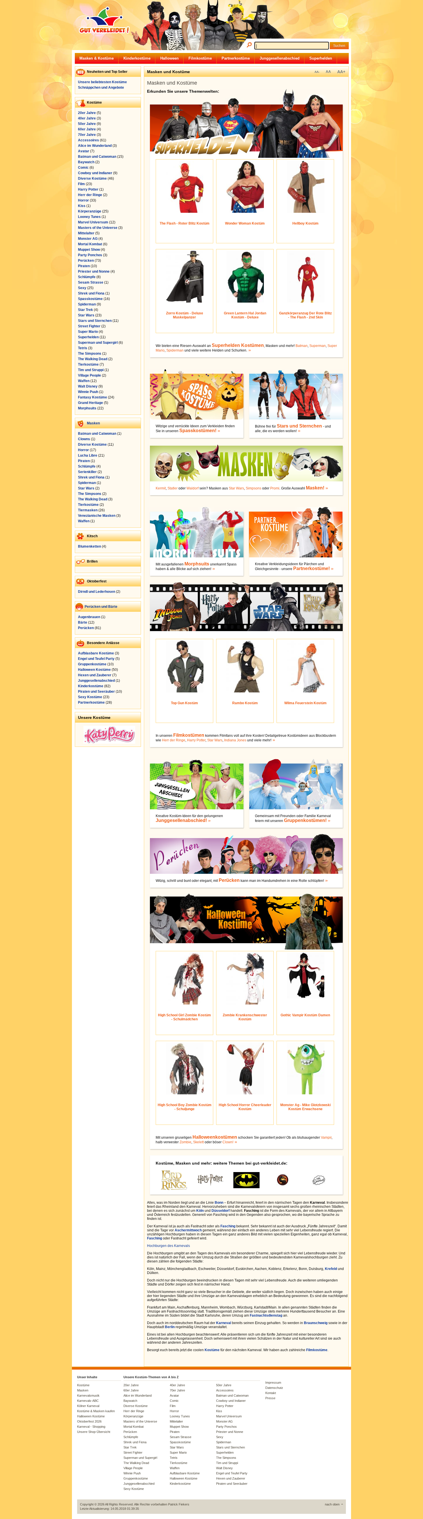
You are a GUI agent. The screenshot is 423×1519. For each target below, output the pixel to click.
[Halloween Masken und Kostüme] (236, 1142)
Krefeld (331, 1269)
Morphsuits (87, 408)
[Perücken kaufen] (246, 873)
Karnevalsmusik (88, 1395)
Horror (83, 200)
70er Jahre (87, 135)
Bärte (82, 622)
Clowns (84, 439)
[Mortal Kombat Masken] (283, 1185)
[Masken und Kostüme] (327, 488)
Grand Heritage (90, 403)
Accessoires (88, 140)
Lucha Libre (87, 455)
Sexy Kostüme (90, 697)
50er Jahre (87, 124)
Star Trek (85, 310)
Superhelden (320, 58)
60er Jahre (87, 129)
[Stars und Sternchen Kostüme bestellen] (300, 431)
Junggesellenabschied (280, 58)
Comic (83, 168)
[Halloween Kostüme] (246, 948)
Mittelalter (86, 233)
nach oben (332, 1504)
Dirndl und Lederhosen (96, 592)
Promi (274, 488)
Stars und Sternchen (95, 321)
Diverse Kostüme (92, 178)
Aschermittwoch (188, 1230)
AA (328, 72)
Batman (302, 346)
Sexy (82, 288)
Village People (89, 375)
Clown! (227, 1142)
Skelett (198, 1142)
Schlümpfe (87, 277)
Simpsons (253, 488)
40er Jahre (87, 118)
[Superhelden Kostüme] (246, 157)
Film (81, 184)
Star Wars (86, 315)
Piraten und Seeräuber (96, 692)
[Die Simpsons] (318, 1185)
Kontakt (270, 1393)
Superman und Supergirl (98, 343)
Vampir (326, 1138)
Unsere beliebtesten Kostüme (102, 82)
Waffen (83, 381)
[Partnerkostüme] (333, 569)
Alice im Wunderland (95, 146)
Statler (172, 488)
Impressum (273, 1382)
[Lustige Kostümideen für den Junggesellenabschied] (210, 821)
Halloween (169, 58)
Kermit (161, 488)
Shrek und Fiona (91, 293)
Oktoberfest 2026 (89, 1421)
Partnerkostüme (236, 58)
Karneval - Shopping (91, 1426)
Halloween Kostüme (94, 670)
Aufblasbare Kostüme (96, 653)
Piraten (84, 266)
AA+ (341, 71)
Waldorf (192, 488)
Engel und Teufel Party (96, 659)
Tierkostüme (88, 364)
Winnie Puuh (88, 392)
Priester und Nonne (94, 271)
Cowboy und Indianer (95, 173)
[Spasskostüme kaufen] (219, 431)
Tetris (82, 348)
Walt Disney (88, 386)
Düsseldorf (221, 1211)
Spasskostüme (90, 299)
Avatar (83, 151)
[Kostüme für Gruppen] (329, 821)
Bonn (219, 1203)
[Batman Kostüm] (246, 1187)
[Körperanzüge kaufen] (214, 569)
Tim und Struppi (91, 370)
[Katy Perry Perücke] (109, 742)
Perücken (86, 261)
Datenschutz (274, 1387)
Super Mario (88, 332)
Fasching (227, 1226)
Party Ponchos (90, 255)
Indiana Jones (235, 740)
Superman (317, 346)
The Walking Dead (92, 359)
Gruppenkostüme (92, 664)
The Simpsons (89, 354)
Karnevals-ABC (88, 1400)
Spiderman (87, 304)
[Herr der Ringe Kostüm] (174, 1189)
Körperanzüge (89, 211)
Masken (93, 423)
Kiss (81, 206)
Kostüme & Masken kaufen (96, 1411)
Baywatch (86, 162)
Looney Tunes (89, 217)
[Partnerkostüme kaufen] (296, 556)
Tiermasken (88, 510)
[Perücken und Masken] (327, 881)
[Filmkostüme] (246, 636)
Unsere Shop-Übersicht (93, 1431)
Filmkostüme (200, 58)
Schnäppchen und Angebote (101, 88)
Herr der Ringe (90, 195)
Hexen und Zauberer (94, 675)
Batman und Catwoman (97, 157)
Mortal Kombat (90, 244)
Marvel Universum (93, 222)
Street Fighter (89, 326)
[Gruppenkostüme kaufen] (296, 808)
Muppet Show (89, 250)
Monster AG (88, 239)
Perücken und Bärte (101, 607)
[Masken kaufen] (246, 480)
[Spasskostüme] (196, 418)
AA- (317, 71)
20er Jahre (87, 113)
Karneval (223, 1323)
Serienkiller (87, 472)
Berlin (170, 1327)
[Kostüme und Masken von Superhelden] (250, 350)
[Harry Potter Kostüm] (210, 1185)
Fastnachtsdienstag (266, 1315)
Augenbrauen (89, 617)
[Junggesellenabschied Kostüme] (196, 808)
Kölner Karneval (88, 1406)
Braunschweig (315, 1323)
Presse (270, 1398)
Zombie (185, 1142)
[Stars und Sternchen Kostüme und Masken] (296, 418)
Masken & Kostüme (96, 58)
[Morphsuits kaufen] (196, 556)
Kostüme (212, 1350)
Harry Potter (88, 189)
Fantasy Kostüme (92, 397)
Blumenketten (89, 546)
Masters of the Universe (97, 228)
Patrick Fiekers (178, 1504)
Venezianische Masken (96, 516)
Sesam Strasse (90, 282)
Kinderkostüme (136, 58)
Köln (200, 1211)
